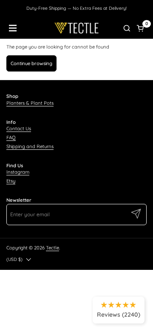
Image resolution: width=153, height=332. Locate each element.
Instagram (17, 172)
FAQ (11, 137)
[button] (126, 28)
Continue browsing (31, 63)
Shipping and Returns (30, 146)
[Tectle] (77, 28)
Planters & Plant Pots (30, 103)
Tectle (52, 248)
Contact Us (18, 129)
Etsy (10, 181)
